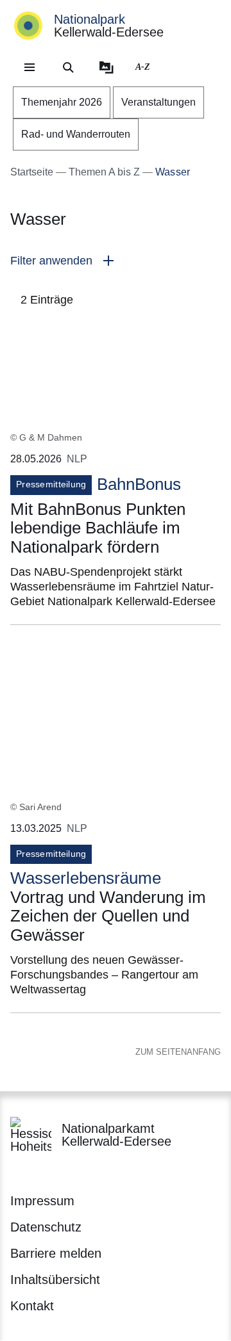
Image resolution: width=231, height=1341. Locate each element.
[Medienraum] (106, 67)
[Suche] (68, 67)
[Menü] (29, 67)
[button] (115, 261)
